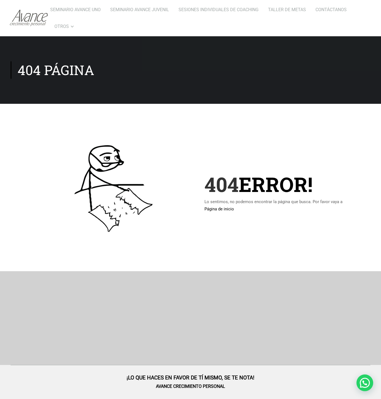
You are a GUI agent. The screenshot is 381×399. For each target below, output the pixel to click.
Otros (61, 26)
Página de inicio (219, 208)
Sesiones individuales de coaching (219, 9)
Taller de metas (287, 9)
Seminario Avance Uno (75, 9)
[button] (364, 382)
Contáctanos (331, 9)
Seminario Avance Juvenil (139, 9)
